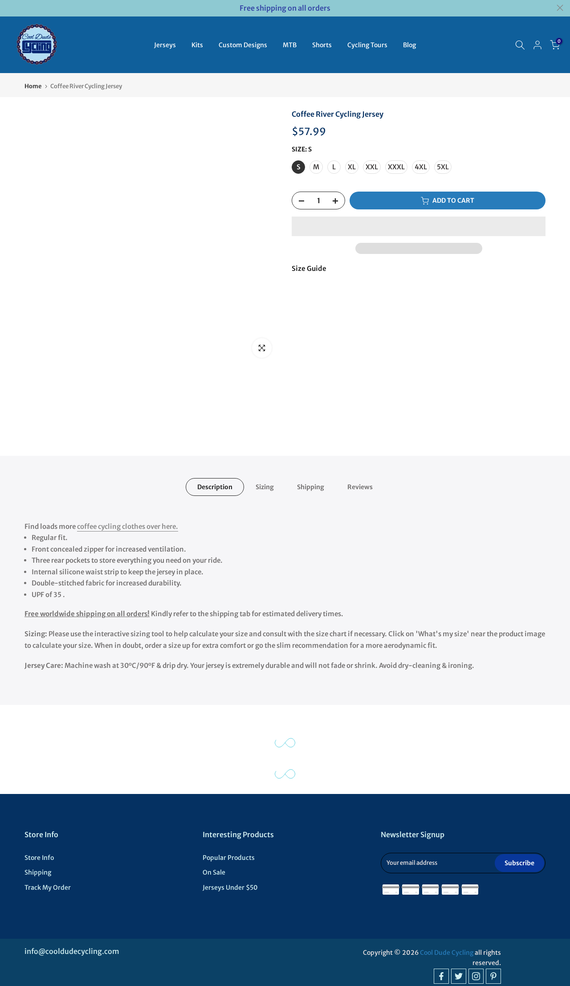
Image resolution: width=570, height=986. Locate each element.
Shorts (322, 45)
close (10, 7)
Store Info (39, 858)
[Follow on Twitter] (458, 976)
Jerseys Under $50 (230, 888)
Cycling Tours (367, 45)
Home (32, 86)
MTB (290, 45)
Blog (409, 45)
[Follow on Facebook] (441, 976)
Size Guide (309, 268)
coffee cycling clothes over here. (127, 526)
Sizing (265, 487)
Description (214, 487)
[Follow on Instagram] (476, 976)
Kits (197, 45)
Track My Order (47, 888)
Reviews (360, 487)
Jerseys (165, 45)
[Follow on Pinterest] (493, 976)
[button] (419, 226)
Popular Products (229, 858)
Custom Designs (243, 45)
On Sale (214, 872)
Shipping (310, 487)
